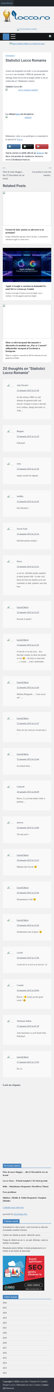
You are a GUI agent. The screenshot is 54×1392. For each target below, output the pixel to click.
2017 (5, 1348)
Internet (10, 56)
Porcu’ (20, 139)
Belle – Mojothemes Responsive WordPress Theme (26, 1186)
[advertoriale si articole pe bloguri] (23, 1290)
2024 (5, 1313)
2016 (5, 1353)
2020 (5, 1333)
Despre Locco (9, 1385)
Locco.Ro (23, 1381)
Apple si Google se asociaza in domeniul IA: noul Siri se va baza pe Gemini (26, 287)
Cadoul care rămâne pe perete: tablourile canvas (21, 1235)
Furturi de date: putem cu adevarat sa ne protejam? (25, 231)
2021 (5, 1328)
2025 (5, 1308)
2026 (5, 1303)
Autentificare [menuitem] (7, 3)
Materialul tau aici (24, 1385)
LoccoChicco (23, 607)
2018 (5, 1343)
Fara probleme (9, 1192)
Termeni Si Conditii (38, 1381)
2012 (5, 1373)
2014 (5, 1363)
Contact (37, 1385)
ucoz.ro (40, 153)
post (18, 114)
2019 (5, 1338)
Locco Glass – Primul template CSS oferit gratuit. (25, 1181)
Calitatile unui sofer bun (13, 1207)
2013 (5, 1368)
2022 (5, 1323)
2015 (5, 1358)
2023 (5, 1318)
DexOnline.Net (20, 1214)
